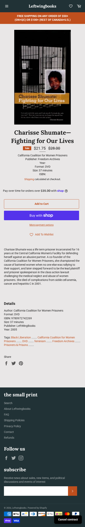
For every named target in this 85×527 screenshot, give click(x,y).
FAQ (6, 414)
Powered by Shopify (37, 508)
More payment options (41, 225)
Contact (9, 432)
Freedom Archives (63, 341)
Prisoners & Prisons (16, 345)
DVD (25, 341)
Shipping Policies (14, 420)
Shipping (29, 179)
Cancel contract (68, 519)
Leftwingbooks (42, 6)
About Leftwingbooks (17, 408)
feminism (40, 341)
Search (8, 403)
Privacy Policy (12, 426)
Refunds (9, 437)
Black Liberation (21, 337)
